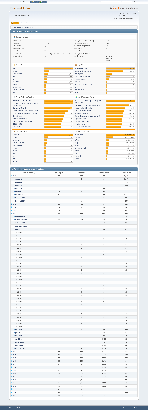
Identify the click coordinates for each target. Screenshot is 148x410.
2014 (14, 374)
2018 (14, 361)
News (76, 87)
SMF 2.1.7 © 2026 (14, 407)
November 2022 (21, 220)
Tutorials (77, 82)
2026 (14, 176)
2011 (14, 383)
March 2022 (19, 342)
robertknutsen (110, 51)
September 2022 (21, 226)
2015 (14, 370)
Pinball (15, 148)
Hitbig (77, 145)
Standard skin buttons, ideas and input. (26, 111)
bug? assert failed (80, 119)
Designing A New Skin (20, 108)
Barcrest (16, 68)
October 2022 (20, 223)
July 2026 (18, 182)
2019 (14, 358)
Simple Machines (23, 407)
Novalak (15, 161)
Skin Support (79, 74)
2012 (14, 380)
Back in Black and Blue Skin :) (22, 101)
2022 (14, 214)
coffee (15, 71)
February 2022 (20, 345)
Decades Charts (80, 124)
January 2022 (20, 348)
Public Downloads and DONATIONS (24, 121)
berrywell (16, 151)
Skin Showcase (79, 90)
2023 (14, 210)
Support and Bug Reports (83, 71)
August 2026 (19, 179)
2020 (14, 355)
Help (120, 408)
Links (76, 92)
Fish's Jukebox (17, 127)
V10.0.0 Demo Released (83, 127)
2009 (14, 389)
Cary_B (77, 159)
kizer (14, 79)
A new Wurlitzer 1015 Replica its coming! (88, 105)
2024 (14, 207)
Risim (14, 92)
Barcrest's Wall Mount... (21, 119)
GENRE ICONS (17, 124)
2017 (14, 364)
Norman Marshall (18, 90)
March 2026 (19, 195)
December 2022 (20, 217)
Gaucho (15, 84)
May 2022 (18, 336)
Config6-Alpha (17, 116)
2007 (14, 395)
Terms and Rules (128, 408)
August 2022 (19, 229)
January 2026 (20, 201)
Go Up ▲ (136, 408)
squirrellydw (17, 87)
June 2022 (18, 333)
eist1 (14, 76)
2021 (14, 352)
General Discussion (81, 68)
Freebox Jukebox (20, 8)
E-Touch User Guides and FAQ (84, 84)
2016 (14, 367)
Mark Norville (17, 74)
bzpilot (77, 151)
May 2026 (18, 188)
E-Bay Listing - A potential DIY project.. (25, 113)
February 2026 (20, 198)
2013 (14, 377)
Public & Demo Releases (82, 76)
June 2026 (18, 185)
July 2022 (18, 330)
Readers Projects (80, 79)
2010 (14, 386)
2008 (14, 392)
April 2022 (18, 339)
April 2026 (18, 192)
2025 (14, 204)
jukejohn (16, 82)
